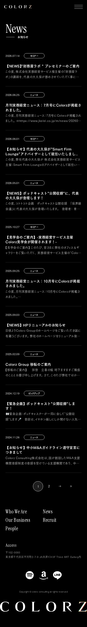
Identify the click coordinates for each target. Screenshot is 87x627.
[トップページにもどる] (18, 6)
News (48, 511)
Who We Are (16, 511)
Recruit (49, 520)
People (11, 528)
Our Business (17, 520)
